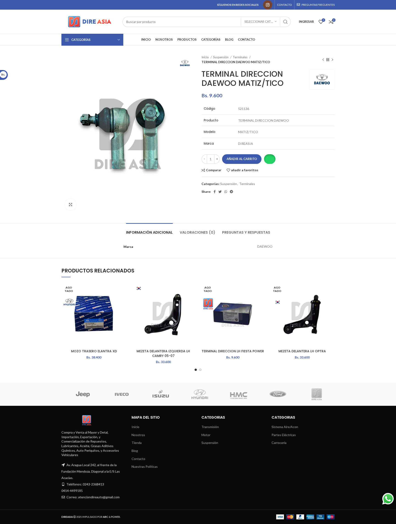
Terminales (240, 57)
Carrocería (279, 443)
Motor (205, 435)
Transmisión (210, 427)
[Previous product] (323, 59)
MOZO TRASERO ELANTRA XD (94, 351)
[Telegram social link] (231, 192)
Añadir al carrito (242, 159)
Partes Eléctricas (284, 435)
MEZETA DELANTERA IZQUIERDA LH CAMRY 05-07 (163, 353)
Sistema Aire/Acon (285, 427)
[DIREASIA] (176, 394)
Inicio (205, 57)
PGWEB (115, 516)
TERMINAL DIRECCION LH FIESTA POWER (233, 351)
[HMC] (98, 394)
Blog (135, 451)
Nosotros (138, 435)
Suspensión (221, 57)
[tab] (149, 230)
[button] (269, 159)
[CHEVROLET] (215, 394)
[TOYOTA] (332, 394)
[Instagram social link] (267, 4)
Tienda (137, 443)
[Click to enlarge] (70, 204)
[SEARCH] (285, 22)
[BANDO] (293, 394)
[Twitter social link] (220, 192)
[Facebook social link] (214, 192)
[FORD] (137, 394)
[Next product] (332, 59)
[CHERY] (254, 394)
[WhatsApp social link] (225, 192)
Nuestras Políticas (145, 466)
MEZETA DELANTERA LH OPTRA (302, 351)
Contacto (138, 459)
